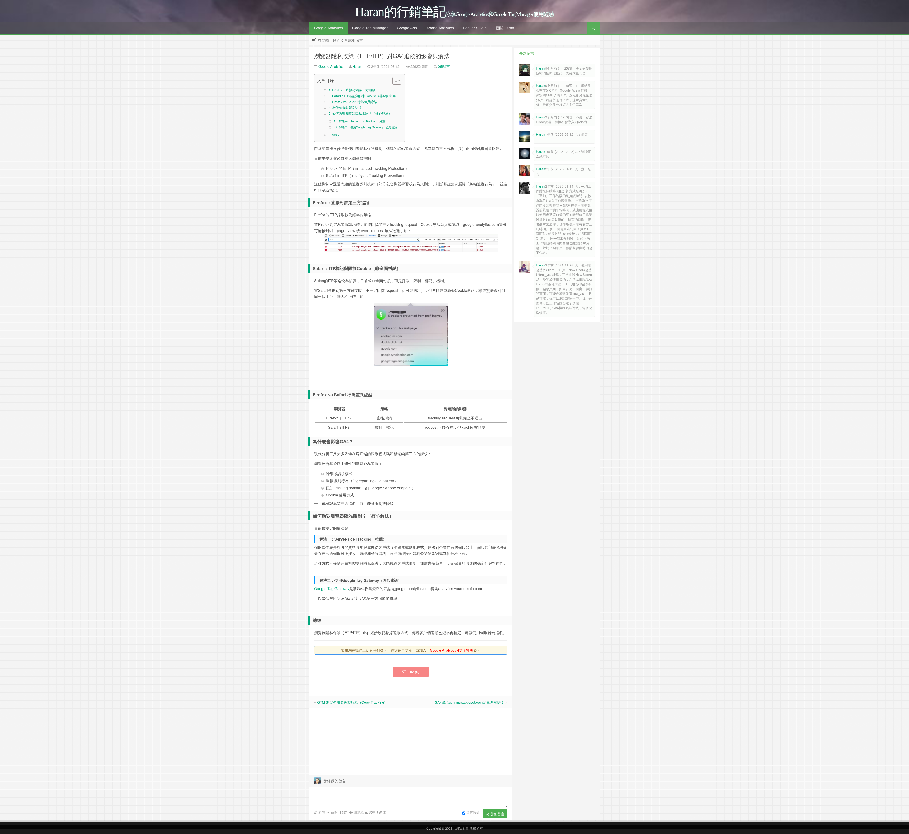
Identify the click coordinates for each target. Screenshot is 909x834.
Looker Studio (475, 28)
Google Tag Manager (370, 28)
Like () (413, 671)
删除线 (358, 812)
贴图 (333, 812)
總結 (335, 134)
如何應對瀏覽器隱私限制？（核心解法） (362, 113)
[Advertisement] (410, 741)
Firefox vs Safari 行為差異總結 (354, 101)
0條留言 (444, 66)
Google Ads (407, 28)
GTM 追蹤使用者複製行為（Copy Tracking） (352, 702)
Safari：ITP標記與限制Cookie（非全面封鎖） (365, 95)
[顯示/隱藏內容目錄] (394, 81)
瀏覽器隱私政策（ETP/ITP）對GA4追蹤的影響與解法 (382, 55)
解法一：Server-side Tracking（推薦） (363, 121)
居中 (371, 812)
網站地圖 (461, 828)
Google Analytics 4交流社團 (451, 650)
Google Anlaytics (328, 28)
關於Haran (505, 28)
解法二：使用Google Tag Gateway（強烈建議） (369, 127)
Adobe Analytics (440, 28)
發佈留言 (496, 813)
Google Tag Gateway (331, 588)
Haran (357, 66)
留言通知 (473, 812)
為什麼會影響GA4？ (347, 107)
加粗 (344, 812)
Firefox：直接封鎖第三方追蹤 (353, 89)
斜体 (382, 812)
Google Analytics (330, 66)
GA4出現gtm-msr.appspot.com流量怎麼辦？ (469, 702)
